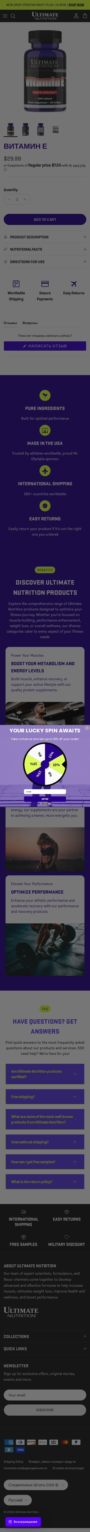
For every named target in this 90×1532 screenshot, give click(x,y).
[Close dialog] (87, 728)
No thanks (45, 803)
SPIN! (45, 799)
